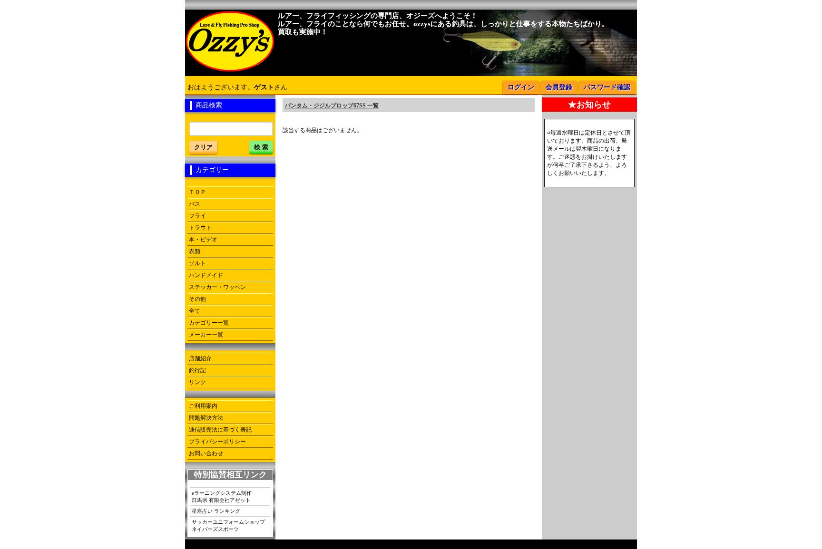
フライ (197, 215)
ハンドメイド (206, 275)
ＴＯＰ (197, 192)
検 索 (261, 147)
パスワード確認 (607, 87)
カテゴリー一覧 (209, 322)
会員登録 (559, 87)
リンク (197, 382)
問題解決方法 (206, 417)
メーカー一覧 (206, 334)
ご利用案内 (203, 406)
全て (194, 311)
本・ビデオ (203, 239)
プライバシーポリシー (217, 441)
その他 (197, 299)
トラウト (200, 227)
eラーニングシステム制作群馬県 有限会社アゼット (222, 496)
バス (194, 204)
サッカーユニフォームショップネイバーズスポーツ (228, 525)
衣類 (194, 251)
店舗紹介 (200, 358)
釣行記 (197, 370)
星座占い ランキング (216, 511)
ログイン (521, 87)
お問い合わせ (206, 453)
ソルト (197, 263)
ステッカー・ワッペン (217, 287)
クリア (203, 147)
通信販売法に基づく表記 (220, 429)
